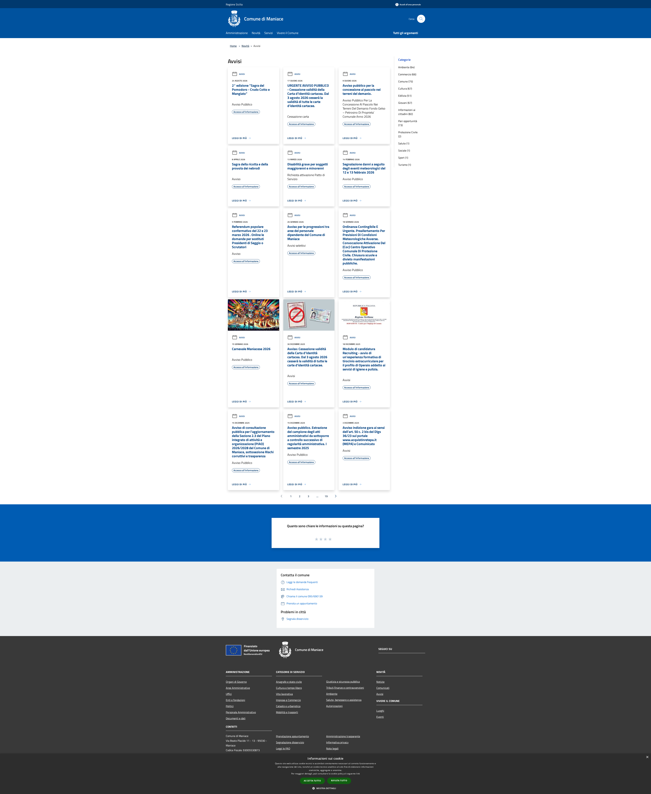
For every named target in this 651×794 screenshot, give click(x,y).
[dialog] (325, 774)
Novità (245, 46)
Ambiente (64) (406, 67)
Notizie (380, 682)
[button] (325, 788)
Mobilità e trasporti (287, 712)
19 (326, 496)
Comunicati (382, 688)
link (358, 773)
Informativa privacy (337, 742)
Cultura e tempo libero (289, 688)
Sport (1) (403, 158)
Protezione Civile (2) (408, 134)
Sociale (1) (404, 150)
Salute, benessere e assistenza (343, 700)
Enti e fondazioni (235, 700)
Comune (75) (405, 81)
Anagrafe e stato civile (289, 682)
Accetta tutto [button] (312, 780)
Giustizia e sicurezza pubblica (343, 682)
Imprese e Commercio (288, 700)
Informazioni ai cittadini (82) (406, 112)
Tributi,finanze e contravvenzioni (345, 688)
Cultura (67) (405, 89)
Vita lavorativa (284, 694)
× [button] (647, 757)
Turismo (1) (404, 165)
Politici (230, 706)
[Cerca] (421, 19)
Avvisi (242, 74)
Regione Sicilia (234, 4)
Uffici (229, 694)
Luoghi (380, 711)
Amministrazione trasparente (343, 736)
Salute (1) (403, 143)
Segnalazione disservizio (290, 742)
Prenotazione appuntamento (292, 736)
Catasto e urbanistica (288, 706)
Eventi (380, 717)
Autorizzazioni (334, 706)
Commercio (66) (407, 74)
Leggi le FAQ (283, 748)
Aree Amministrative (238, 688)
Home (233, 46)
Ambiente (331, 694)
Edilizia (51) (404, 96)
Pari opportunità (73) (407, 123)
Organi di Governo (236, 682)
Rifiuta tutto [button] (339, 780)
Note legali (332, 748)
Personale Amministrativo (241, 712)
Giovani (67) (405, 103)
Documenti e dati (235, 718)
